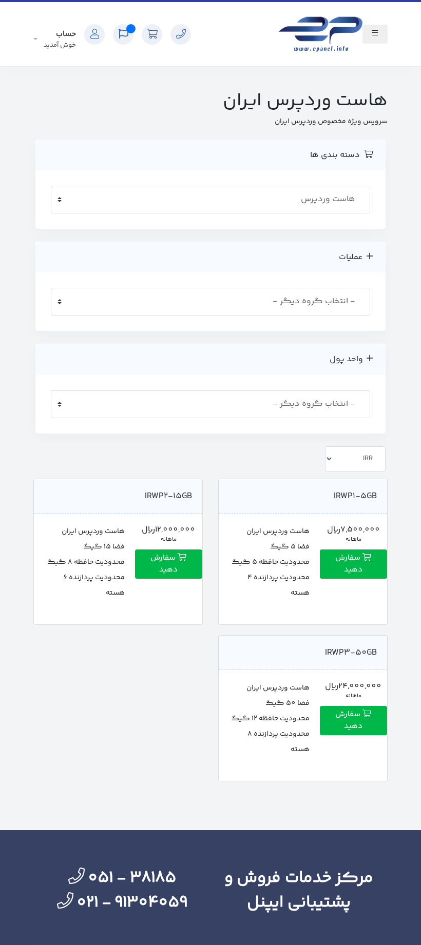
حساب (60, 39)
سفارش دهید (348, 564)
